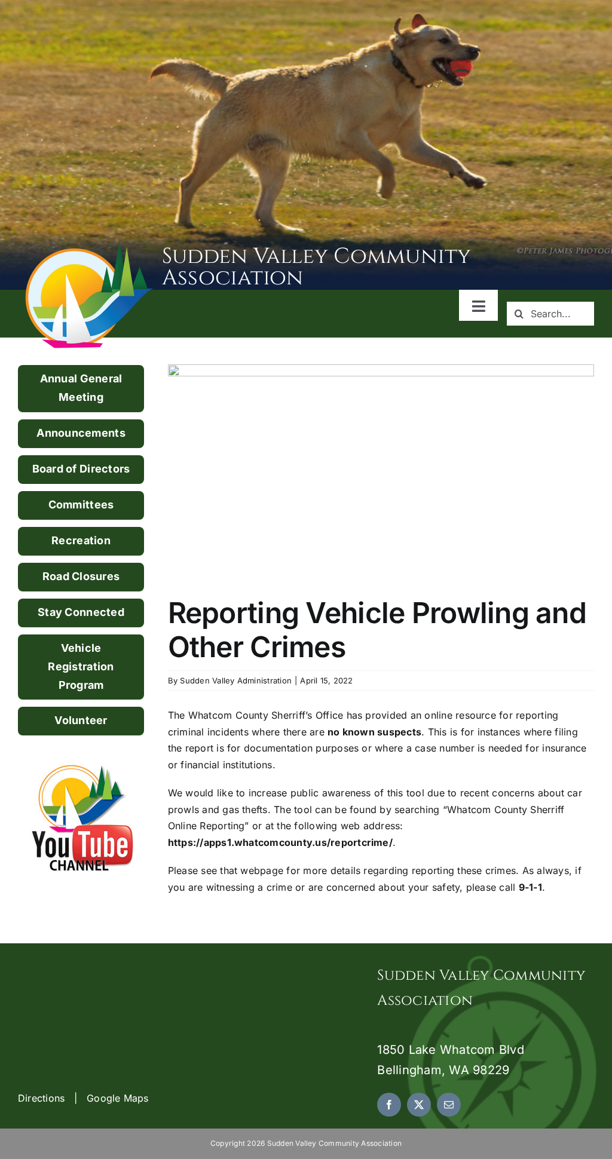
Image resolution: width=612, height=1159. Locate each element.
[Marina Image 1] (89, 246)
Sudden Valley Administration (236, 680)
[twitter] (419, 1105)
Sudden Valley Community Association (317, 267)
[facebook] (389, 1105)
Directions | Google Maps (83, 1098)
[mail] (449, 1105)
